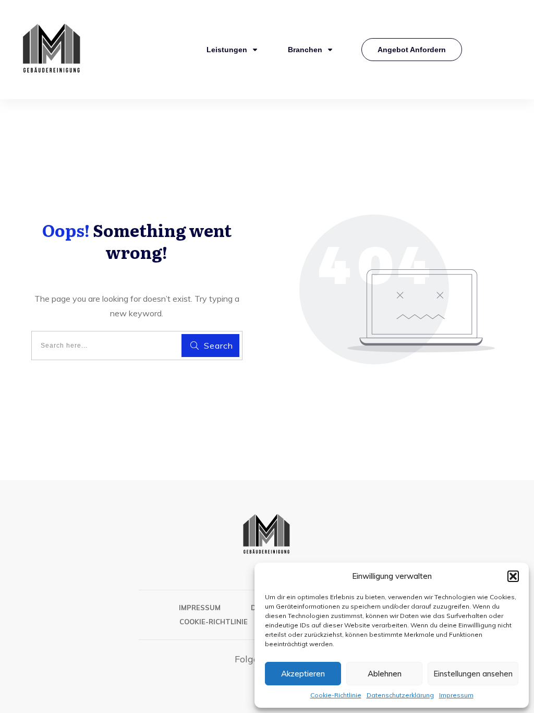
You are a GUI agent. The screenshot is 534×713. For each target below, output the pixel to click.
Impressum (456, 695)
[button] (513, 576)
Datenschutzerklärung (400, 695)
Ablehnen (385, 674)
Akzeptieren (303, 674)
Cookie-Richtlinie (335, 695)
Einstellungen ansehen (473, 674)
